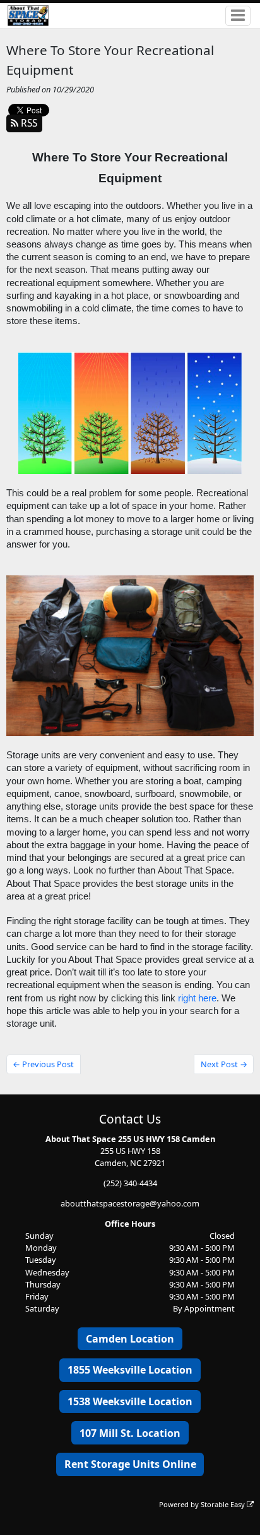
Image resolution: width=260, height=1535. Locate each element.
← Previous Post (43, 1064)
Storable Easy (224, 1504)
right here (197, 998)
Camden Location (130, 1339)
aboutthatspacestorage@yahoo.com (130, 1203)
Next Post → (224, 1064)
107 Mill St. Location (130, 1433)
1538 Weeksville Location (130, 1401)
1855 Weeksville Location (130, 1370)
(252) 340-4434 (130, 1183)
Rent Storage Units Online (130, 1464)
